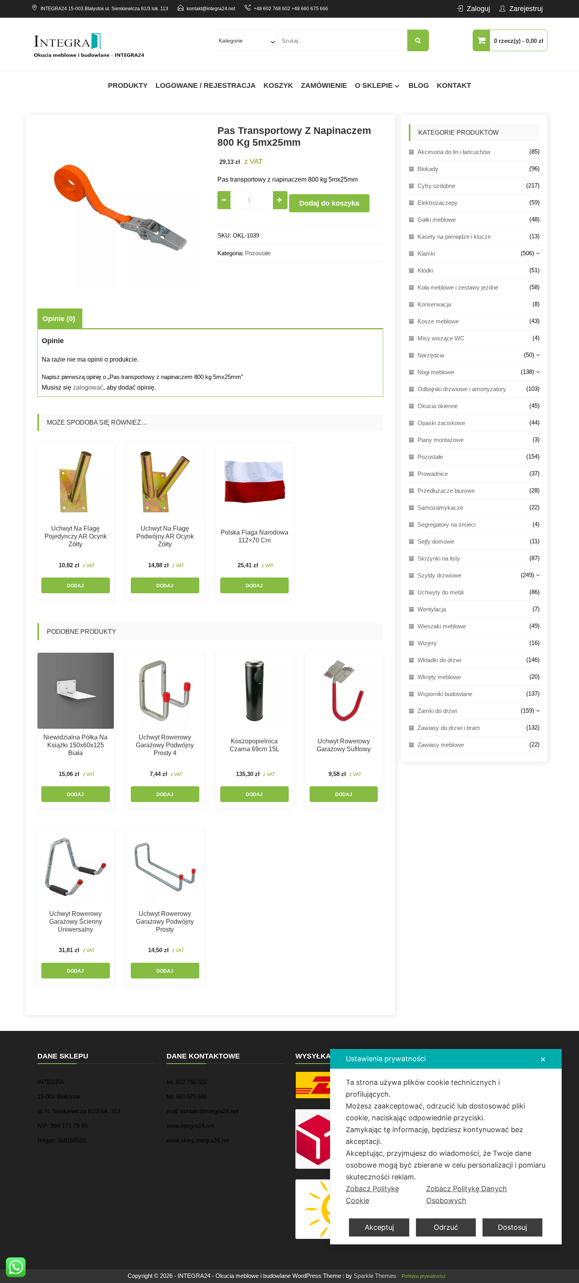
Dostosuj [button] (512, 1227)
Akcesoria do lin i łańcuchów (454, 152)
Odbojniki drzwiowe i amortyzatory (462, 389)
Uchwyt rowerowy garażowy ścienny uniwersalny (75, 921)
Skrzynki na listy (439, 558)
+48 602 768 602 (272, 8)
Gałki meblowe (437, 219)
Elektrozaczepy (438, 202)
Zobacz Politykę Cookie (372, 1195)
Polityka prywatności (423, 1276)
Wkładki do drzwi (439, 660)
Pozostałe (258, 253)
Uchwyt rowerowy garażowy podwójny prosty (165, 921)
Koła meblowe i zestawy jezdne (458, 287)
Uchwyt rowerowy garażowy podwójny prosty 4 (165, 745)
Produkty (128, 85)
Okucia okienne (438, 406)
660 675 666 (191, 1096)
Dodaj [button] (75, 586)
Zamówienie (324, 85)
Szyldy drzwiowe (439, 575)
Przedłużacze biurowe (446, 490)
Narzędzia (431, 355)
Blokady (428, 168)
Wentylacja (432, 609)
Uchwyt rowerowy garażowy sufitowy (344, 745)
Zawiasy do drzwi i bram (449, 727)
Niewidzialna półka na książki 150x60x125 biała (75, 745)
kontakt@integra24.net (211, 8)
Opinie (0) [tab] (59, 319)
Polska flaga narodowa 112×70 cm (254, 536)
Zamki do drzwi (437, 710)
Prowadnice (433, 473)
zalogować (88, 387)
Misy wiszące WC (441, 338)
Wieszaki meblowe (442, 626)
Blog (418, 85)
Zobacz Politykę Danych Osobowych (466, 1195)
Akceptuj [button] (379, 1227)
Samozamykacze (440, 507)
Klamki (426, 253)
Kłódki (425, 270)
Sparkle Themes (375, 1275)
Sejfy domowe (436, 541)
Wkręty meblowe (439, 677)
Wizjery (427, 643)
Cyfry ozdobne (436, 185)
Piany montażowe (441, 439)
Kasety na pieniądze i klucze (454, 236)
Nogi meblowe (436, 372)
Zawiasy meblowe (441, 744)
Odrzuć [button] (446, 1227)
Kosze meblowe (438, 321)
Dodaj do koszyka (329, 203)
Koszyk (278, 85)
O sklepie (374, 85)
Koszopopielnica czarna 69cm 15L (254, 745)
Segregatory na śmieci (446, 524)
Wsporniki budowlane (445, 694)
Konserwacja (434, 304)
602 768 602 (191, 1082)
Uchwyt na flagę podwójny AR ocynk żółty (165, 536)
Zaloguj (478, 9)
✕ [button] (543, 1059)
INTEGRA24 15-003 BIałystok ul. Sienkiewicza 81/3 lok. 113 (104, 8)
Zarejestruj (526, 9)
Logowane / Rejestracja (206, 85)
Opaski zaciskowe (441, 423)
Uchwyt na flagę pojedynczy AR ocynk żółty (76, 536)
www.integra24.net (190, 1125)
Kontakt (454, 85)
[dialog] (446, 1146)
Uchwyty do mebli (441, 592)
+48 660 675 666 (309, 8)
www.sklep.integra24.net (198, 1140)
